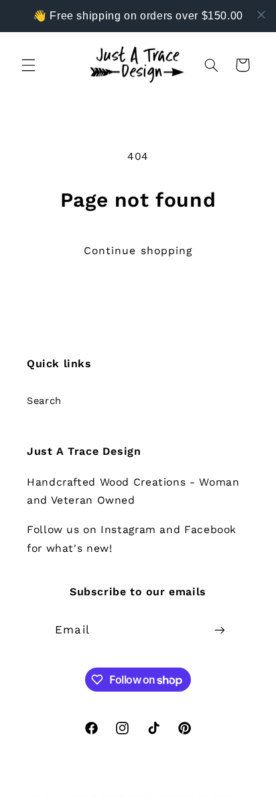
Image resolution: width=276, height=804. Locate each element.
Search (44, 401)
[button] (28, 64)
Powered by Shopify (200, 795)
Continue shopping (138, 250)
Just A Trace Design (112, 795)
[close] (261, 15)
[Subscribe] (219, 629)
